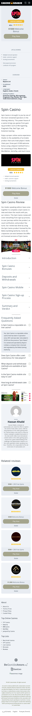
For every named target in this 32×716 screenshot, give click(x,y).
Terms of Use (7, 609)
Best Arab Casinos (9, 640)
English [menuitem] (15, 711)
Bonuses (5, 647)
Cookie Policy (7, 613)
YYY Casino (6, 622)
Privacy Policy (7, 611)
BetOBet (5, 629)
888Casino (6, 627)
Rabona (5, 625)
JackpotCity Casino (9, 631)
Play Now (16, 36)
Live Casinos (7, 645)
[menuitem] (6, 711)
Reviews (5, 649)
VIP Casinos (6, 643)
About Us (6, 606)
